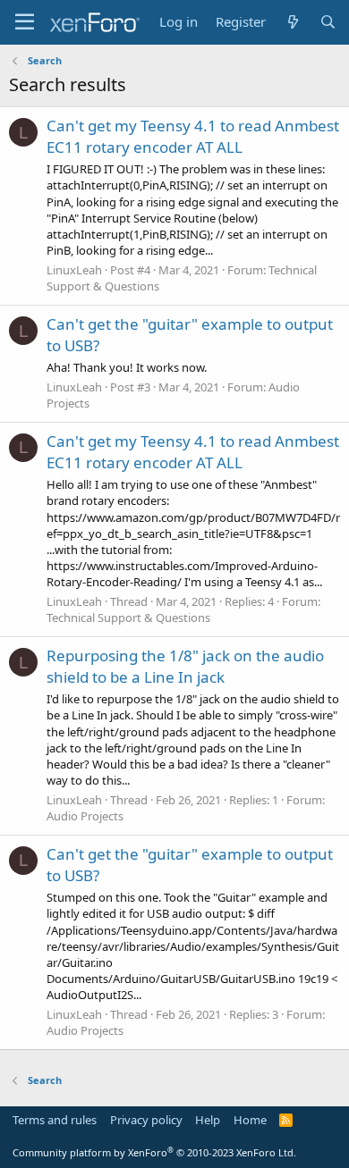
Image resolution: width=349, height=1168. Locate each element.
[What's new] (292, 21)
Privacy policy (146, 1120)
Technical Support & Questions (128, 617)
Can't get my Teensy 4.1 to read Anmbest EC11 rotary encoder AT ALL (193, 136)
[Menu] (25, 22)
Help (207, 1120)
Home (250, 1120)
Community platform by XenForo (154, 1152)
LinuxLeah (74, 270)
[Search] (328, 21)
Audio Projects (85, 816)
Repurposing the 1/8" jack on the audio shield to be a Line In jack (185, 666)
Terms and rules (55, 1120)
